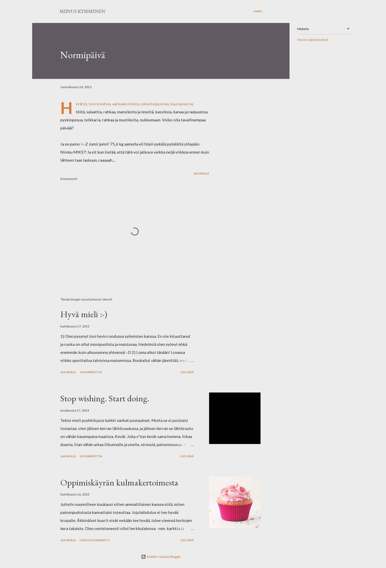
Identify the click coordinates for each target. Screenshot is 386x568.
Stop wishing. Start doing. (104, 398)
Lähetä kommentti (95, 540)
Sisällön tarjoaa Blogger (163, 557)
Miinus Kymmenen (82, 11)
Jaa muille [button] (201, 173)
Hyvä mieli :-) (83, 314)
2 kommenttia (91, 372)
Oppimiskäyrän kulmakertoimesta (119, 482)
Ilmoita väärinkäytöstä (312, 39)
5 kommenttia (91, 456)
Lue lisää (187, 372)
